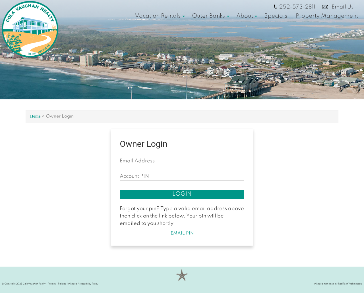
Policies (62, 284)
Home (35, 116)
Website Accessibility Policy (83, 284)
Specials (275, 16)
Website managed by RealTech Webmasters (338, 284)
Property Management (327, 16)
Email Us (342, 7)
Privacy (52, 284)
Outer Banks (208, 16)
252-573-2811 (297, 7)
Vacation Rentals (158, 16)
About (244, 16)
